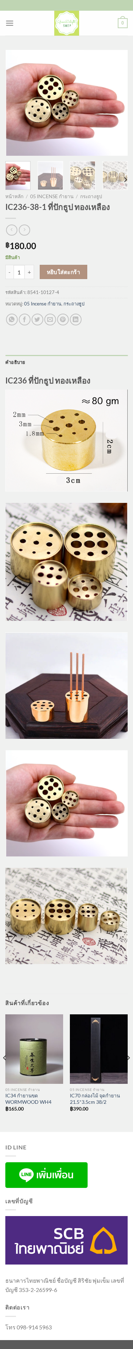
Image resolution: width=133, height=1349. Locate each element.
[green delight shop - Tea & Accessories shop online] (66, 23)
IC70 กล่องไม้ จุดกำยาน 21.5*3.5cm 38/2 (95, 1099)
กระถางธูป (91, 196)
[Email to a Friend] (50, 319)
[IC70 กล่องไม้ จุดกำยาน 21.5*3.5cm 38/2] (99, 1049)
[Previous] (16, 102)
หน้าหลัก (14, 196)
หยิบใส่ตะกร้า (64, 272)
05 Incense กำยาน (51, 196)
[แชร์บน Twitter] (37, 319)
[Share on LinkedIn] (76, 319)
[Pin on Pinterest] (63, 319)
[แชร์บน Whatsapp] (12, 319)
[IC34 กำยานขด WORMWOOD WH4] (34, 1049)
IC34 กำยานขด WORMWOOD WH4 (28, 1099)
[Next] (116, 102)
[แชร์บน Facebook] (25, 319)
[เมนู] (9, 23)
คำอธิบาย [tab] (15, 362)
